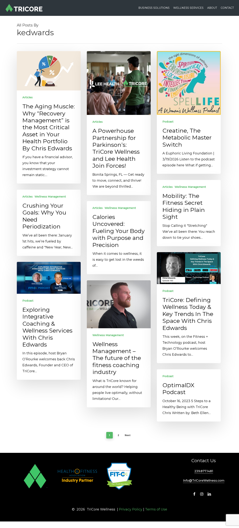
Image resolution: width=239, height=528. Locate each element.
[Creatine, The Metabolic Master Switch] (189, 112)
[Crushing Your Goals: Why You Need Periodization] (49, 223)
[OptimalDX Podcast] (189, 395)
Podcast (167, 121)
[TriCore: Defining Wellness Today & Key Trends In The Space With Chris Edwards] (189, 307)
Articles (27, 97)
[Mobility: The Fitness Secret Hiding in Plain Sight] (189, 213)
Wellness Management (190, 187)
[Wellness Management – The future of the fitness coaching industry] (119, 343)
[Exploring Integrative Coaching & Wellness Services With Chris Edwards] (49, 321)
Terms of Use (156, 509)
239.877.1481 (203, 471)
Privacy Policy (130, 509)
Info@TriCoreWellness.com (203, 480)
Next (128, 435)
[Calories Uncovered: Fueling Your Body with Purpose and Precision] (119, 237)
